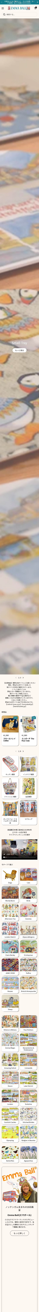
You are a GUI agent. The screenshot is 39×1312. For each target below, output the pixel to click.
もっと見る (19, 350)
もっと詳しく (19, 1233)
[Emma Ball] (18, 8)
